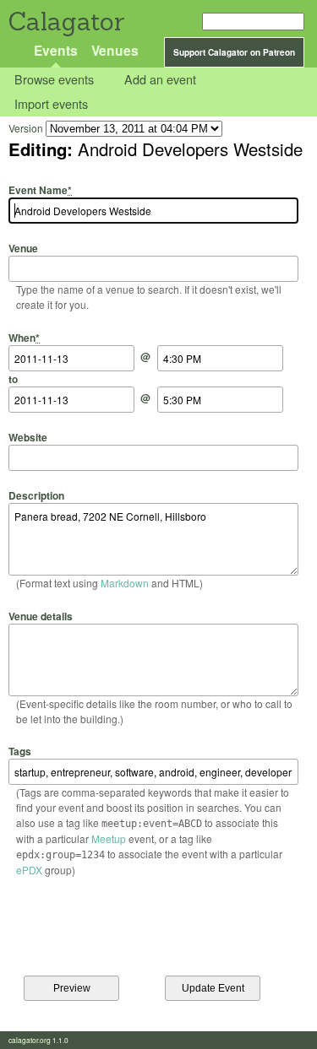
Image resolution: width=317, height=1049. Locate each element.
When (24, 337)
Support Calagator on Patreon (234, 52)
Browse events (54, 80)
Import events (51, 103)
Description (36, 495)
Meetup (108, 838)
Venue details (40, 615)
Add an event (160, 80)
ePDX (29, 869)
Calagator (65, 21)
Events (56, 50)
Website (27, 437)
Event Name (40, 189)
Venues (115, 50)
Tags (19, 751)
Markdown (125, 583)
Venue (23, 248)
